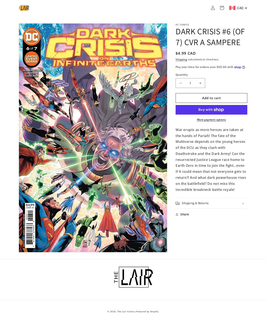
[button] (211, 203)
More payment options (211, 119)
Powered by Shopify (147, 311)
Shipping (181, 59)
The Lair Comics (126, 311)
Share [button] (184, 214)
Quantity (182, 75)
